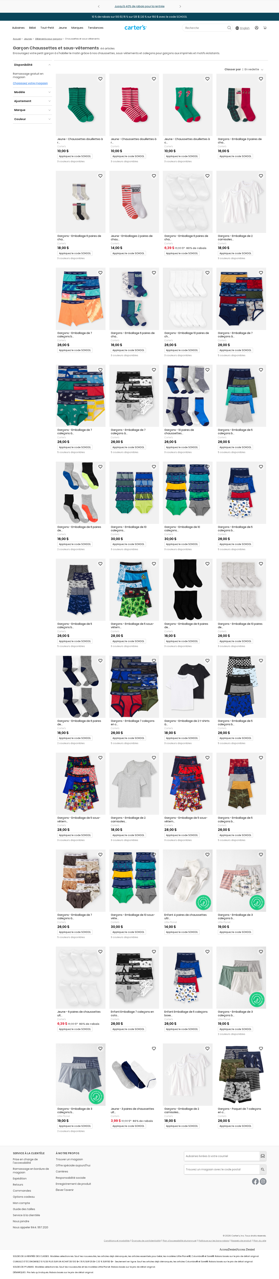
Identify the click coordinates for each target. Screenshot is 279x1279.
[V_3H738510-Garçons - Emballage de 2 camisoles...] (188, 1074)
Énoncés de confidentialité (146, 1240)
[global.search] (262, 1169)
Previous (99, 6)
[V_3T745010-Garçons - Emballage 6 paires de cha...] (134, 299)
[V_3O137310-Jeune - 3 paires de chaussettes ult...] (134, 1074)
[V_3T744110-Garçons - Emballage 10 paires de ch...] (188, 299)
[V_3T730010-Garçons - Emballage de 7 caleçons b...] (81, 299)
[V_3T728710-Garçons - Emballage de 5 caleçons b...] (241, 396)
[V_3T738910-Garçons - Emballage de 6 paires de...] (188, 590)
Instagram (263, 1181)
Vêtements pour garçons (48, 38)
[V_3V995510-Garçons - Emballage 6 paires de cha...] (81, 202)
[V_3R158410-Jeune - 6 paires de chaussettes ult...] (81, 978)
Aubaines (18, 28)
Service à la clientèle (26, 1215)
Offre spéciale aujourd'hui (73, 1165)
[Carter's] (136, 28)
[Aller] (229, 27)
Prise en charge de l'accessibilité (25, 1161)
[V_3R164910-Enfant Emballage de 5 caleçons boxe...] (188, 978)
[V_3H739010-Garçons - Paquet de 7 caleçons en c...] (241, 1074)
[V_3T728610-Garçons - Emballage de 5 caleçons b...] (241, 687)
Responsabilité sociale (71, 1178)
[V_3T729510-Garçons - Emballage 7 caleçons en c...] (134, 687)
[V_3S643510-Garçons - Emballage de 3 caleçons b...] (241, 881)
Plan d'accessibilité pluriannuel (179, 1240)
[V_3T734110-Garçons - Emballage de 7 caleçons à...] (241, 299)
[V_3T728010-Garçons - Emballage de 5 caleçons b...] (81, 590)
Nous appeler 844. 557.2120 (30, 1227)
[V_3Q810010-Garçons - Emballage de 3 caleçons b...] (241, 978)
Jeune (63, 28)
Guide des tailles (24, 1209)
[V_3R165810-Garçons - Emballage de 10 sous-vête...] (134, 881)
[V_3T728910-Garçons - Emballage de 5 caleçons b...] (241, 493)
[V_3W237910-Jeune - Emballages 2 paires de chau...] (134, 202)
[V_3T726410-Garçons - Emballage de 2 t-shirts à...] (188, 687)
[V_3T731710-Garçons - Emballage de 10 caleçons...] (188, 493)
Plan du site (259, 1240)
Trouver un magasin (69, 1159)
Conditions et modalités (117, 1240)
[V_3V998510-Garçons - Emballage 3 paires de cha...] (241, 105)
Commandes (22, 1191)
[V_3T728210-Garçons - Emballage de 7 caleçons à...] (134, 396)
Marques (77, 28)
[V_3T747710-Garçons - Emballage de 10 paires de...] (241, 590)
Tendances (95, 28)
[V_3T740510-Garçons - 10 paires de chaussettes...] (188, 396)
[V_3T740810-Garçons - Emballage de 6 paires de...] (81, 687)
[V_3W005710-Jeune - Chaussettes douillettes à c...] (188, 105)
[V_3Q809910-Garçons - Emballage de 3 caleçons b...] (81, 1074)
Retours (18, 1184)
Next (180, 6)
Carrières (62, 1171)
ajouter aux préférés (100, 78)
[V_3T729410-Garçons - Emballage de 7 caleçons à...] (81, 396)
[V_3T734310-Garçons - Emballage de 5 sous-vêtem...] (188, 784)
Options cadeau (24, 1197)
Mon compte (21, 1203)
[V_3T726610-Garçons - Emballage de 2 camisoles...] (134, 784)
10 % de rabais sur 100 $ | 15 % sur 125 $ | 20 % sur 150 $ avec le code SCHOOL (139, 17)
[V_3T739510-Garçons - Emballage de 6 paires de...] (81, 493)
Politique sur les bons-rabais (214, 1240)
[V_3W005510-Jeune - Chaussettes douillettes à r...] (81, 105)
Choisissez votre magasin (30, 83)
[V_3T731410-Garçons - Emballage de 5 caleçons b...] (241, 784)
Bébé (32, 28)
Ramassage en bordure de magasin (31, 1170)
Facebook (255, 1181)
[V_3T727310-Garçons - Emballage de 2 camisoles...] (241, 202)
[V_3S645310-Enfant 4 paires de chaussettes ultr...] (188, 881)
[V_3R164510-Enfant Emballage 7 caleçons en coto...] (134, 978)
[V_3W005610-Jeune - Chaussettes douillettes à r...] (134, 105)
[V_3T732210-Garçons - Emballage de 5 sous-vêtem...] (81, 784)
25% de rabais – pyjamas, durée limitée (140, 6)
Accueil (17, 38)
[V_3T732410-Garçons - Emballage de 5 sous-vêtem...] (134, 590)
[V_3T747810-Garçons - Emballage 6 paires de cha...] (188, 202)
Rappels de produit (241, 1240)
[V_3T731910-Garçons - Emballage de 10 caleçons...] (134, 493)
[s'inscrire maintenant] (262, 1156)
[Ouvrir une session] (256, 28)
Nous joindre (21, 1221)
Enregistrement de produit (73, 1184)
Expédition (20, 1178)
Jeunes (28, 38)
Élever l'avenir (65, 1190)
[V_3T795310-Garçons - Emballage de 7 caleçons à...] (81, 881)
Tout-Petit (47, 28)
